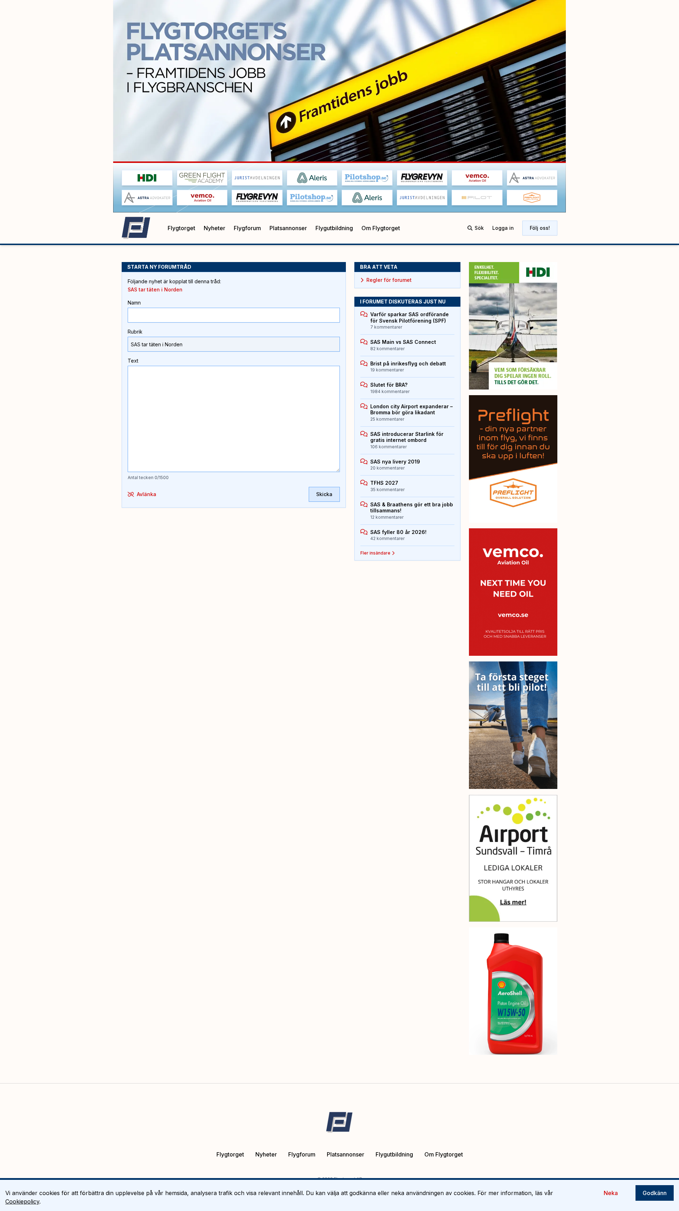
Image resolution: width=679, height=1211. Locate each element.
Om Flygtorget (380, 228)
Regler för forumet (389, 280)
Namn (134, 303)
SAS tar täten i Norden (155, 289)
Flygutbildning (334, 228)
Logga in (503, 228)
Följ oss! (540, 228)
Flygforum (247, 228)
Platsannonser (288, 228)
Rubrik (135, 332)
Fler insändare (375, 553)
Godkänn (655, 1192)
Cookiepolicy (22, 1201)
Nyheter (214, 228)
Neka (611, 1192)
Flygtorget (181, 228)
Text (133, 361)
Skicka (324, 494)
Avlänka (146, 494)
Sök (479, 228)
